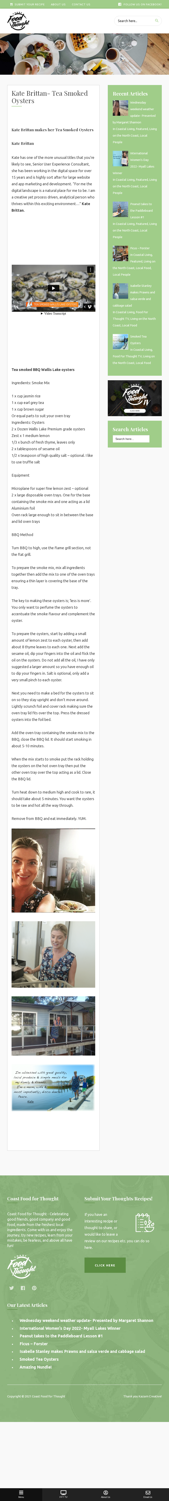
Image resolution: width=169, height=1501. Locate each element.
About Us (58, 4)
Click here (105, 1265)
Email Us (147, 1497)
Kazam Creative (149, 1396)
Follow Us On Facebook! (143, 4)
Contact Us (81, 4)
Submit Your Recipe (30, 4)
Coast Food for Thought (48, 1396)
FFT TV (63, 1497)
